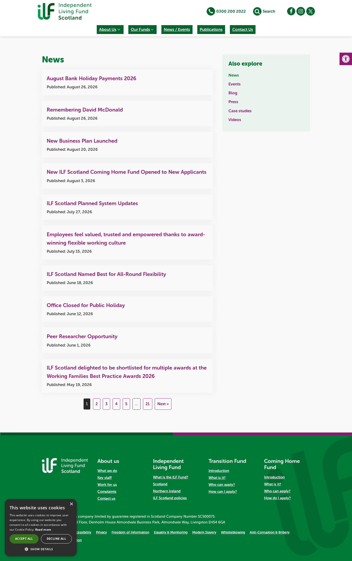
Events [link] (234, 84)
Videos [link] (234, 119)
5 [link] (126, 404)
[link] (346, 59)
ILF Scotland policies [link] (170, 498)
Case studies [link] (240, 110)
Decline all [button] (56, 539)
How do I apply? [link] (277, 498)
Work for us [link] (107, 484)
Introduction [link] (219, 471)
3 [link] (106, 404)
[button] (110, 29)
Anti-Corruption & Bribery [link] (270, 532)
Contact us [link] (106, 498)
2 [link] (97, 404)
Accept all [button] (24, 539)
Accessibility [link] (81, 532)
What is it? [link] (217, 478)
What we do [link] (107, 471)
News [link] (233, 75)
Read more (43, 529)
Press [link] (233, 101)
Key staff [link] (104, 478)
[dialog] (41, 527)
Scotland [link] (160, 484)
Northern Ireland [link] (167, 491)
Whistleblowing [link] (233, 532)
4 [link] (116, 404)
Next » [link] (163, 404)
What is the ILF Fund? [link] (170, 477)
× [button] (71, 504)
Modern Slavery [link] (204, 532)
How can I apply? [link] (223, 491)
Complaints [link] (106, 491)
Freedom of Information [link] (130, 532)
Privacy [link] (101, 532)
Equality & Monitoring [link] (170, 532)
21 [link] (148, 404)
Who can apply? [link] (222, 484)
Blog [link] (232, 92)
